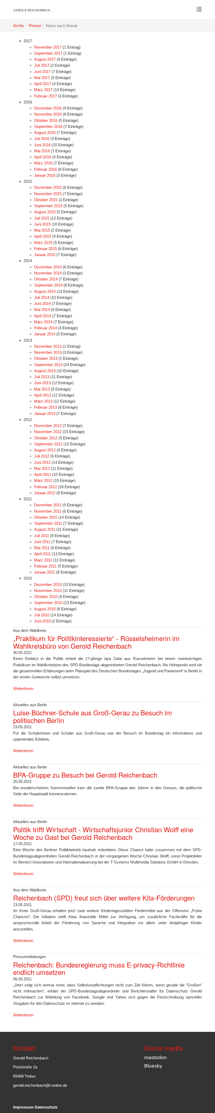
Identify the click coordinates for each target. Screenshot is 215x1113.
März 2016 (43, 163)
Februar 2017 (45, 96)
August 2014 (45, 291)
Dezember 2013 (48, 346)
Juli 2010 (41, 615)
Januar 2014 (44, 334)
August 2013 (45, 370)
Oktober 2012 (45, 438)
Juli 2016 (41, 138)
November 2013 (48, 352)
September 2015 (48, 206)
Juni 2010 (42, 621)
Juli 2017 (41, 65)
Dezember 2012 (48, 425)
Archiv (18, 25)
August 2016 (45, 132)
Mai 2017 (42, 77)
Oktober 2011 (45, 517)
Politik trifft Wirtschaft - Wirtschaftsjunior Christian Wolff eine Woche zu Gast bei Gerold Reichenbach (103, 833)
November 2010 (48, 590)
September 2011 (48, 523)
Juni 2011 (42, 541)
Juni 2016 (42, 145)
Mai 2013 (42, 389)
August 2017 (45, 59)
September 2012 (48, 444)
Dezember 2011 (47, 505)
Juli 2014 (41, 297)
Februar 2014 (45, 328)
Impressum (23, 1107)
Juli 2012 (41, 456)
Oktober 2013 (45, 358)
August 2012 (45, 450)
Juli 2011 (41, 535)
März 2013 (43, 401)
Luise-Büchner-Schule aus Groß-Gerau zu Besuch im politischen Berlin (92, 716)
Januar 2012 (44, 493)
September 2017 (48, 53)
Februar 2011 (45, 566)
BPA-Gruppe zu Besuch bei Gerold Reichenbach (85, 774)
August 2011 (44, 529)
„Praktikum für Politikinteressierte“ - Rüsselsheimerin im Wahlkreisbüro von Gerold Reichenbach (96, 642)
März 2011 (43, 560)
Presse (35, 25)
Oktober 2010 (45, 596)
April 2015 (42, 236)
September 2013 (48, 364)
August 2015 (45, 212)
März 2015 (43, 242)
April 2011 (42, 554)
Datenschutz (46, 1107)
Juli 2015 (41, 218)
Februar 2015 (45, 248)
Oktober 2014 (45, 279)
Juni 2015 (42, 224)
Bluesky (153, 1066)
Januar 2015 (44, 254)
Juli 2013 (41, 377)
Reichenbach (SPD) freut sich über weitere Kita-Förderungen (104, 897)
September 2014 (48, 285)
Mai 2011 (42, 547)
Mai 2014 (42, 309)
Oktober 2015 (45, 199)
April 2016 (42, 157)
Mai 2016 (42, 151)
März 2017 (43, 89)
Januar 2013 (44, 413)
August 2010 (45, 609)
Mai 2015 (42, 230)
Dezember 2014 (48, 267)
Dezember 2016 (48, 108)
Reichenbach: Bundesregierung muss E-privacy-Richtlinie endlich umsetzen (99, 968)
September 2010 (48, 602)
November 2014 (48, 273)
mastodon (155, 1057)
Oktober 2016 (45, 120)
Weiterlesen (23, 688)
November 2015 (48, 193)
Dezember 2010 (48, 584)
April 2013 (42, 395)
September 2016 (48, 126)
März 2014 (43, 322)
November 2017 (48, 47)
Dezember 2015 (48, 187)
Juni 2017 (42, 71)
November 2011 (47, 511)
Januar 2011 (44, 572)
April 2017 (42, 83)
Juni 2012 (42, 462)
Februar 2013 (45, 407)
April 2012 (42, 474)
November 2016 (48, 114)
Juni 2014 (42, 303)
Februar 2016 (45, 169)
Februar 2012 (45, 487)
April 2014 (42, 316)
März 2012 (43, 480)
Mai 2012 (42, 468)
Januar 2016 (44, 175)
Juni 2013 (42, 383)
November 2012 (48, 431)
